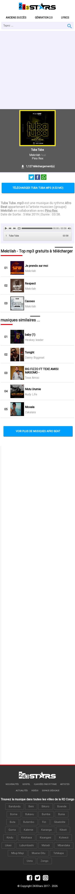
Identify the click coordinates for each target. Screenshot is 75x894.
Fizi (44, 822)
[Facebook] (37, 177)
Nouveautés (12, 784)
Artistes (65, 784)
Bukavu (29, 814)
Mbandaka (64, 845)
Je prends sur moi (36, 265)
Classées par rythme (45, 784)
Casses (30, 301)
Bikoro (45, 806)
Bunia (61, 814)
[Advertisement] (37, 70)
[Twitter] (31, 177)
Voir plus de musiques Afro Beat (38, 431)
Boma (13, 814)
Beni (31, 806)
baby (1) (30, 334)
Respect (30, 283)
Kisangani (45, 837)
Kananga (46, 829)
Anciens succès (16, 17)
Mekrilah (34, 155)
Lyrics (65, 17)
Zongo (44, 861)
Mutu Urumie (33, 389)
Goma (12, 829)
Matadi (46, 845)
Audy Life (31, 394)
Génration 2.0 (44, 17)
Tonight (29, 352)
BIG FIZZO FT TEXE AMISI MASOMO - (42, 370)
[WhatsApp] (43, 177)
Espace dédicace (50, 790)
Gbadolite (59, 822)
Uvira (30, 861)
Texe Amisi (32, 377)
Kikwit (63, 829)
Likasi (8, 845)
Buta (12, 822)
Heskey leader (34, 340)
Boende (61, 806)
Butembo (28, 822)
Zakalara (30, 412)
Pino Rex (37, 158)
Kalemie (28, 829)
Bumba (46, 814)
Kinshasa (26, 837)
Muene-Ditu (38, 853)
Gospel (26, 784)
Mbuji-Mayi (17, 853)
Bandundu (15, 806)
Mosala (29, 407)
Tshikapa (58, 853)
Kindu (10, 837)
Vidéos (34, 790)
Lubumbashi (26, 845)
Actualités (22, 790)
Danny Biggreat (34, 357)
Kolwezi (63, 837)
